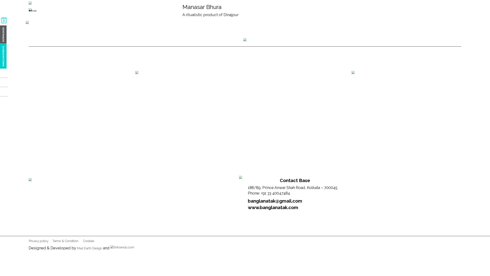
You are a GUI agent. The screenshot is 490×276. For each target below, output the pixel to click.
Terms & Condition (65, 241)
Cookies (88, 241)
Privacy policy (38, 241)
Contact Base (295, 180)
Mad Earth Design (89, 248)
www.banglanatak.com (273, 207)
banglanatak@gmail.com (275, 201)
